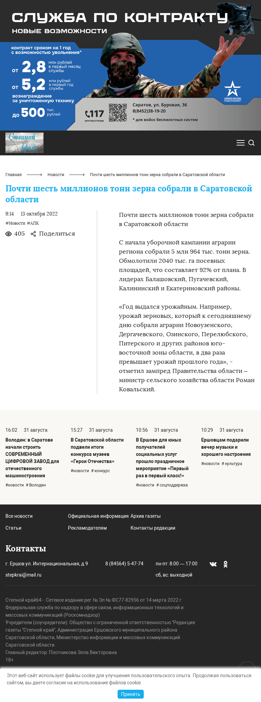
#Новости (15, 223)
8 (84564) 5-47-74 (124, 563)
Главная (13, 174)
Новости (56, 174)
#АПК (33, 223)
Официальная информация (98, 516)
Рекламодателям (87, 528)
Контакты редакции (152, 528)
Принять (130, 694)
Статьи (13, 528)
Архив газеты (145, 516)
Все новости (19, 516)
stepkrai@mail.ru (23, 575)
